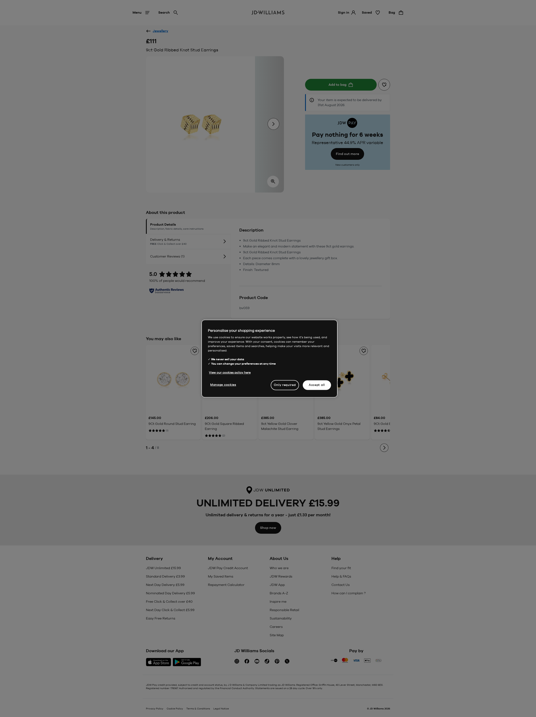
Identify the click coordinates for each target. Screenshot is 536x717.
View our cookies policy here (230, 372)
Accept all (317, 384)
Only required (285, 384)
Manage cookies (223, 384)
